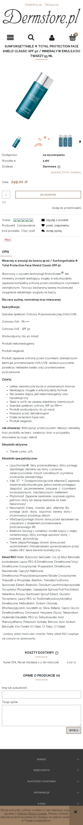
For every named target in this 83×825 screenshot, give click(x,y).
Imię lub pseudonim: (15, 687)
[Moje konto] (52, 37)
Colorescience (26, 225)
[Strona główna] (41, 18)
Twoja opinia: (10, 702)
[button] (10, 37)
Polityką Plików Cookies (32, 813)
